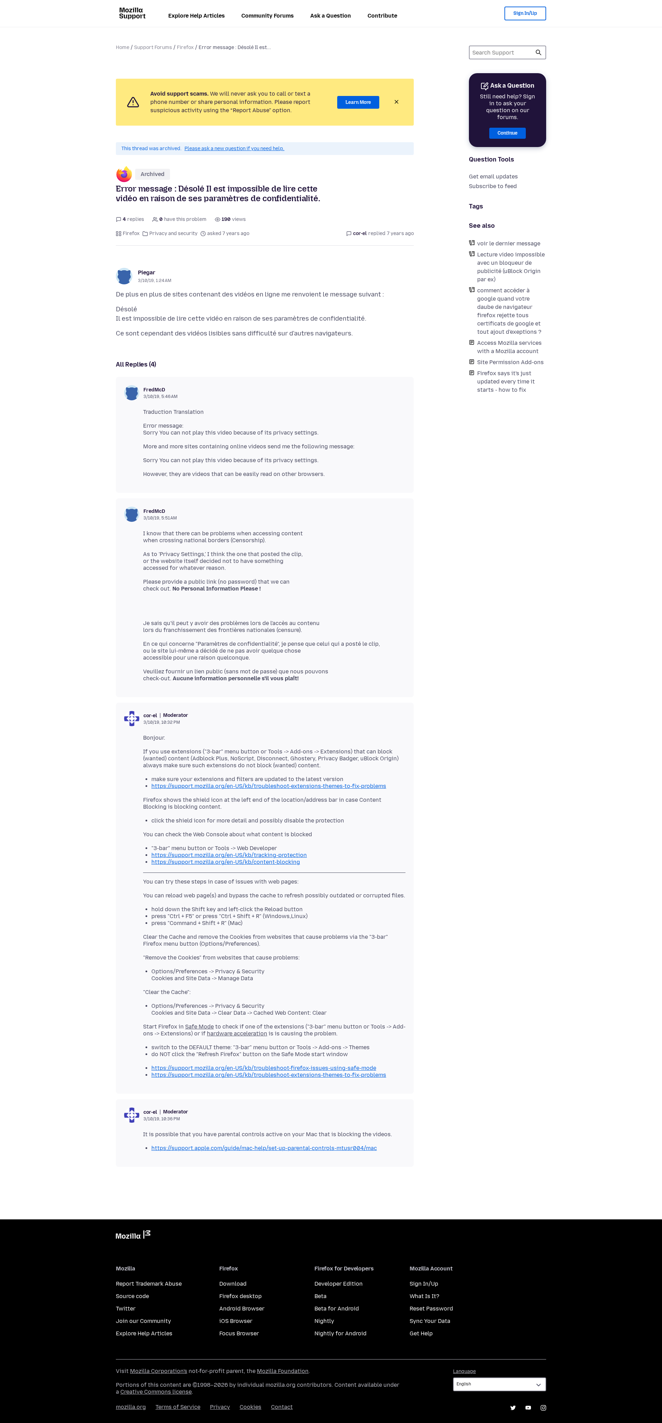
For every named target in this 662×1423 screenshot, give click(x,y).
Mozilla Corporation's (158, 1371)
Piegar (146, 272)
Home (122, 47)
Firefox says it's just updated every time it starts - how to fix (506, 381)
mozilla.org (131, 1407)
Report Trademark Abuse (149, 1283)
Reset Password (431, 1308)
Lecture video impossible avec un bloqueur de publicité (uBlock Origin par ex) (511, 267)
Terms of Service (178, 1407)
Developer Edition (338, 1283)
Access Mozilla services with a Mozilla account (509, 347)
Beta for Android (336, 1308)
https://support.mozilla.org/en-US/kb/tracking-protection (229, 855)
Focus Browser (239, 1333)
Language (464, 1371)
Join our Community (143, 1321)
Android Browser (241, 1308)
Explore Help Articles (196, 15)
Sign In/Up (525, 13)
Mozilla (133, 1235)
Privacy (220, 1407)
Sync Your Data (430, 1321)
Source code (132, 1296)
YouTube (528, 1408)
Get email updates (493, 176)
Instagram (543, 1408)
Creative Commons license (156, 1391)
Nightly (324, 1321)
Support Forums (153, 47)
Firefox (185, 47)
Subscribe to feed (493, 186)
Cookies (250, 1407)
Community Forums (267, 15)
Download (233, 1283)
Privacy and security (173, 233)
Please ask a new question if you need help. (234, 149)
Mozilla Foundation (283, 1371)
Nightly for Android (340, 1333)
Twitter (126, 1308)
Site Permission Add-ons (510, 362)
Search (538, 52)
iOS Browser (235, 1321)
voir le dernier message (508, 243)
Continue (508, 133)
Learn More (358, 102)
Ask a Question (330, 15)
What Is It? (424, 1296)
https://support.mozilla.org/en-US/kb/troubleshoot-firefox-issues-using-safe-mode (263, 1068)
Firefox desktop (240, 1296)
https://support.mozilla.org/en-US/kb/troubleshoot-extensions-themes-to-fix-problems (268, 786)
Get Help (421, 1333)
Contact (282, 1407)
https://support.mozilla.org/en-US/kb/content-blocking (225, 862)
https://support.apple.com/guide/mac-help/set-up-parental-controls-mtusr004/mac (264, 1148)
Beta (320, 1296)
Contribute (382, 15)
